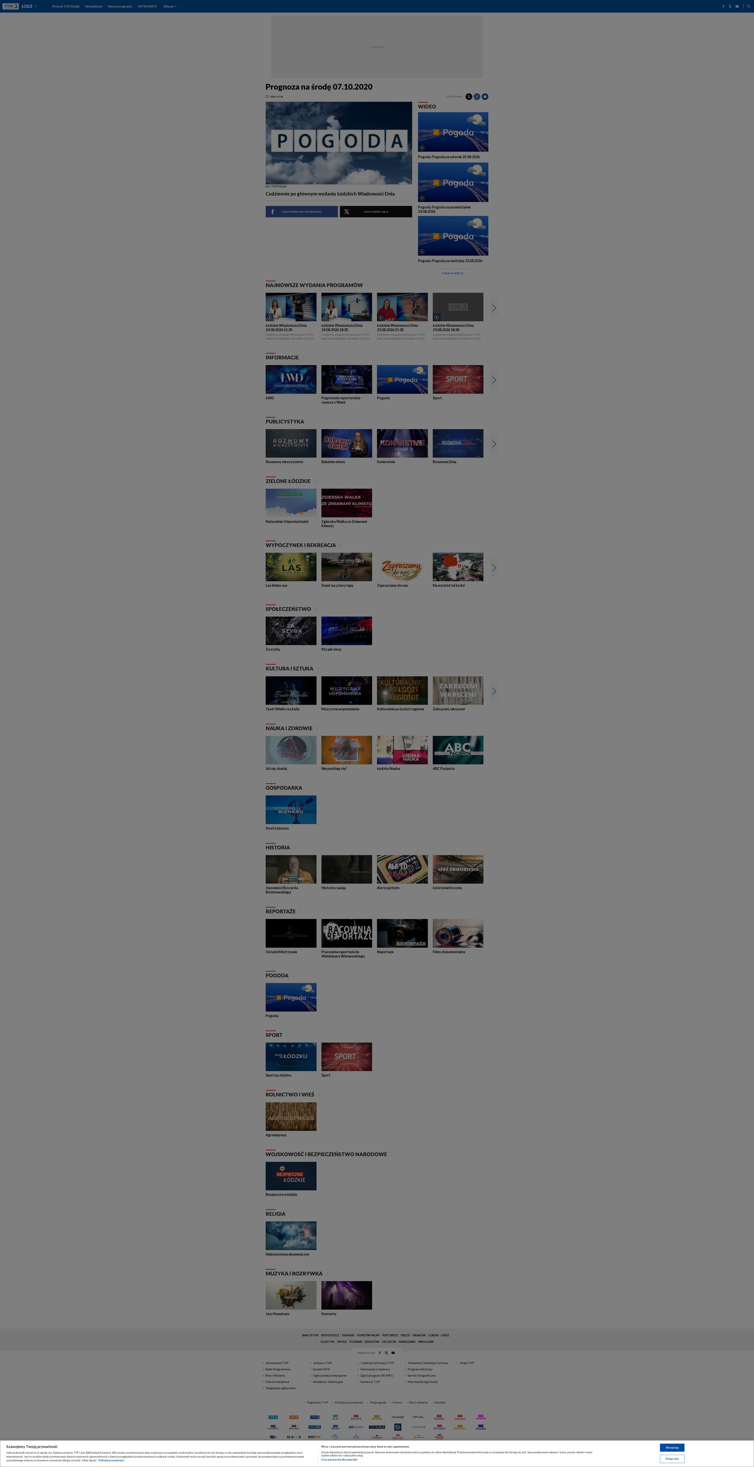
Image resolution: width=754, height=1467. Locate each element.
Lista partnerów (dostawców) (339, 1459)
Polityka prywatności (111, 1460)
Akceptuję (672, 1447)
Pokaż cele (672, 1458)
